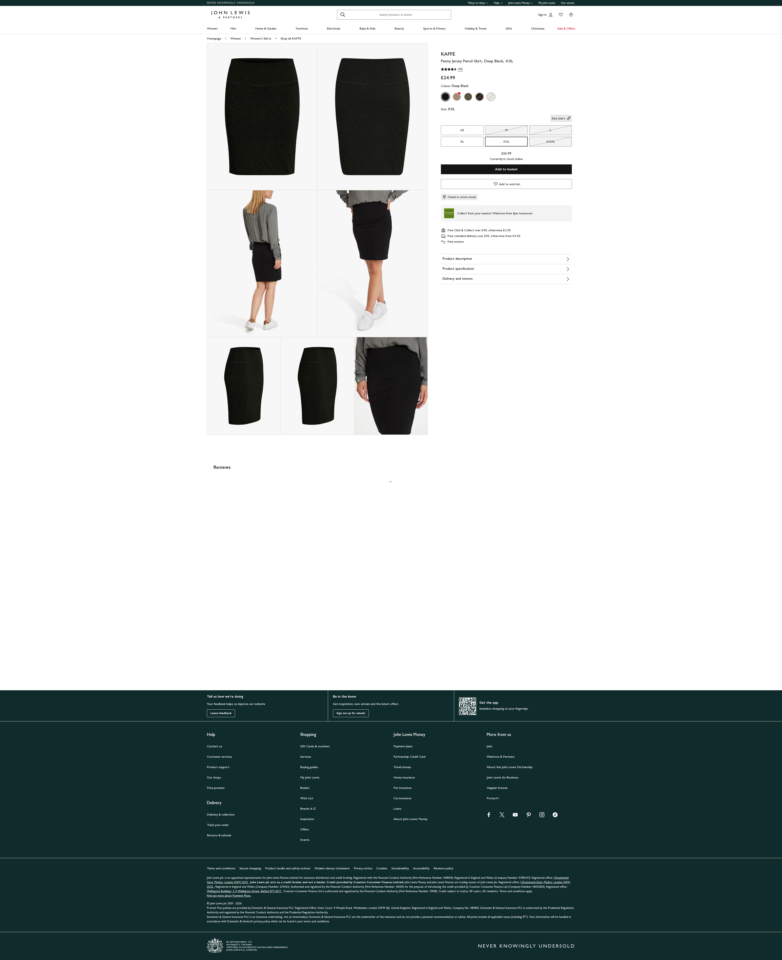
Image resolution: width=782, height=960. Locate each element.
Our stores (567, 3)
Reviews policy (443, 868)
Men (233, 28)
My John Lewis (546, 3)
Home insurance (404, 777)
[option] (445, 96)
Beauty (399, 28)
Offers (304, 829)
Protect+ (493, 798)
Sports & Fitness (434, 28)
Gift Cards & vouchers (315, 746)
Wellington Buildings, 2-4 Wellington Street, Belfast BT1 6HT (244, 891)
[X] (502, 816)
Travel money (402, 767)
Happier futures (497, 788)
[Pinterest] (528, 816)
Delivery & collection (221, 814)
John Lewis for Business (502, 777)
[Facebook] (488, 816)
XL (462, 141)
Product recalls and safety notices (287, 868)
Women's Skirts (260, 38)
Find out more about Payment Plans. (229, 895)
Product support (218, 767)
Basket (305, 788)
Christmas (538, 28)
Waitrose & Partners (501, 757)
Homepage (214, 38)
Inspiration (307, 819)
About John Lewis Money (410, 819)
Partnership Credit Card (409, 757)
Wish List (306, 798)
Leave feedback (221, 713)
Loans (397, 808)
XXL (506, 141)
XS (462, 130)
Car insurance (402, 798)
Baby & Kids (367, 28)
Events (305, 840)
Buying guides (309, 767)
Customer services (219, 757)
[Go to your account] (551, 15)
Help (496, 3)
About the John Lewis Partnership (510, 767)
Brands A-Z (308, 808)
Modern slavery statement (332, 868)
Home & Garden (266, 28)
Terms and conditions (221, 868)
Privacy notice (363, 868)
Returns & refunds (219, 835)
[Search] (343, 15)
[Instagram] (541, 816)
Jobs (489, 746)
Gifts (508, 28)
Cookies (381, 868)
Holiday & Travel (475, 28)
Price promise (216, 788)
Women (212, 28)
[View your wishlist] (560, 15)
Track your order (218, 825)
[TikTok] (555, 816)
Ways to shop (476, 3)
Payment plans (403, 746)
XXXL (542, 143)
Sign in (542, 15)
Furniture (302, 28)
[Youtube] (515, 816)
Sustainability (400, 868)
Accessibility (421, 868)
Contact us (214, 746)
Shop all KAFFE (291, 38)
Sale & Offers (566, 28)
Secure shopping (250, 868)
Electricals (333, 28)
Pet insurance (402, 788)
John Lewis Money (518, 3)
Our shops (214, 777)
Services (305, 757)
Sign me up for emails (350, 713)
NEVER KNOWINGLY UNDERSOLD (231, 2)
